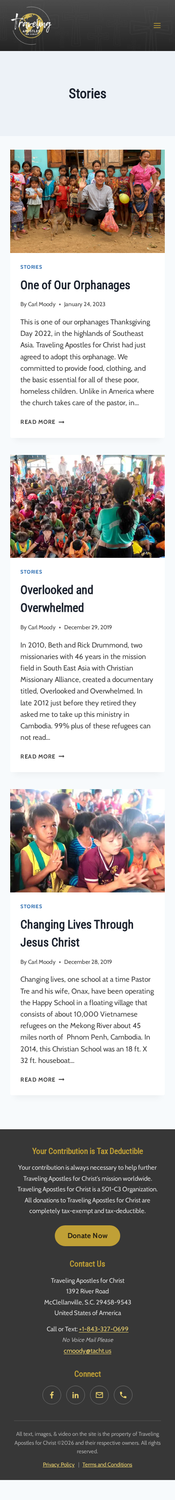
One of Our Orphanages (75, 285)
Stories (31, 267)
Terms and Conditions (107, 1464)
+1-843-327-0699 (104, 1329)
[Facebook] (51, 1395)
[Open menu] (157, 25)
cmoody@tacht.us (87, 1351)
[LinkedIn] (75, 1395)
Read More (42, 421)
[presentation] (87, 201)
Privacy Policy (59, 1464)
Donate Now (87, 1235)
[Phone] (123, 1395)
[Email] (99, 1395)
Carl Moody (42, 304)
